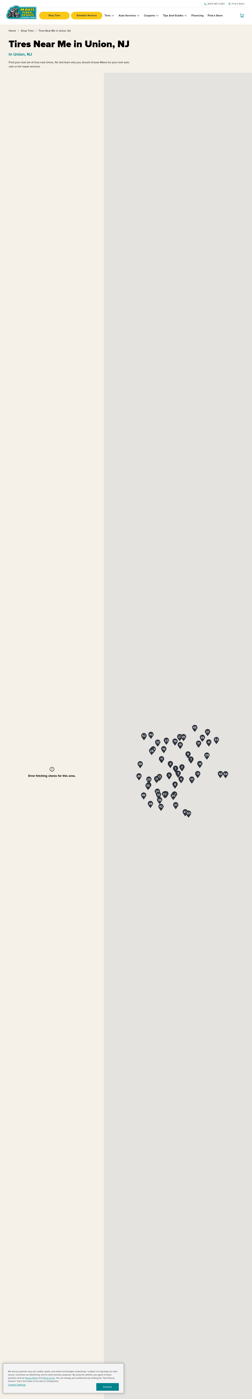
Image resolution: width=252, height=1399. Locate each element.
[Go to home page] (21, 12)
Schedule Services (87, 15)
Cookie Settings (17, 1384)
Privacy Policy (31, 1378)
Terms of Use (48, 1378)
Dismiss (107, 1386)
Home (12, 30)
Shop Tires (54, 15)
